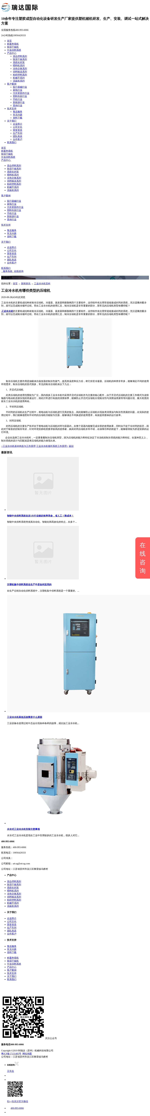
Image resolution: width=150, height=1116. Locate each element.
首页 (9, 41)
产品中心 (11, 53)
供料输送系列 (20, 71)
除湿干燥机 (13, 47)
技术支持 (11, 108)
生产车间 (17, 133)
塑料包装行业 (20, 96)
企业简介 (17, 124)
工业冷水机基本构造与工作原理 (18, 446)
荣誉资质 (17, 130)
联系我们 (11, 142)
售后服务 (17, 111)
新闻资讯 (25, 283)
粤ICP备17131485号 (11, 1053)
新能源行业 (19, 102)
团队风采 (17, 136)
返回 (71, 446)
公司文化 (17, 127)
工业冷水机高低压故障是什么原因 (24, 717)
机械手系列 (19, 78)
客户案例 (11, 84)
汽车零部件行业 (21, 93)
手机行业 (17, 99)
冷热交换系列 (20, 68)
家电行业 (17, 90)
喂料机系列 (19, 65)
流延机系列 (19, 81)
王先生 (10, 1071)
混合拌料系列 (20, 56)
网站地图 (27, 1053)
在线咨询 (17, 271)
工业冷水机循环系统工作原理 (52, 446)
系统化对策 (19, 62)
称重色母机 (13, 44)
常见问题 (17, 114)
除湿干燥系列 (20, 59)
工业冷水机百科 (42, 283)
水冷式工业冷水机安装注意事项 (23, 829)
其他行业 (17, 105)
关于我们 (11, 121)
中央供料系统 (14, 50)
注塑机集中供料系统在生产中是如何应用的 (29, 584)
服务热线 (6, 271)
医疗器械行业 (20, 87)
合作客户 (17, 139)
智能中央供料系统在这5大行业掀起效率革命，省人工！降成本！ (40, 515)
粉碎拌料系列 (20, 74)
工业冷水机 (7, 311)
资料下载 (17, 118)
